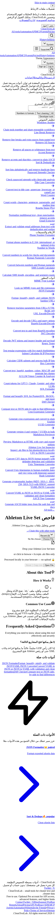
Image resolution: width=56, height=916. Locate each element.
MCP (42, 31)
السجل (37, 77)
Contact (19, 902)
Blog (36, 902)
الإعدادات (29, 77)
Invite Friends (39, 907)
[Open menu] (36, 48)
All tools (16, 31)
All (52, 113)
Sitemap (51, 910)
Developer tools (47, 116)
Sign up (42, 66)
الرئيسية (50, 77)
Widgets (29, 907)
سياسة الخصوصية (45, 20)
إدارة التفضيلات (27, 20)
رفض (51, 26)
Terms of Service (38, 910)
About (20, 905)
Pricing (51, 31)
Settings (51, 39)
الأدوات (43, 77)
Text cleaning (43, 113)
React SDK (43, 905)
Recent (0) (45, 536)
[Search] (52, 35)
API (34, 905)
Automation (28, 31)
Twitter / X (49, 888)
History (43, 39)
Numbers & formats (25, 113)
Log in (51, 66)
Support (45, 902)
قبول (45, 26)
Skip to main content (45, 2)
